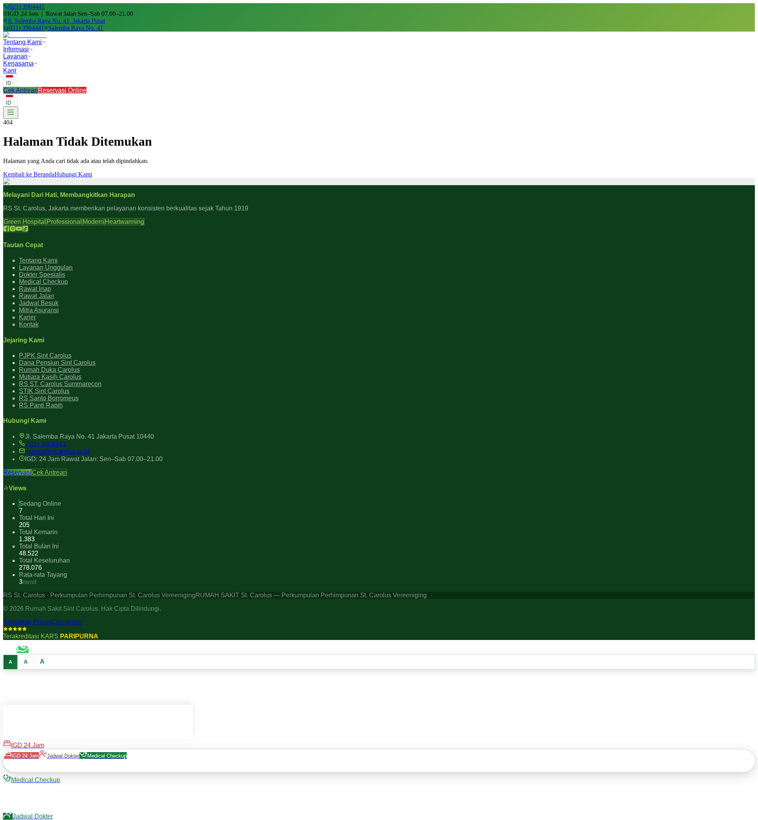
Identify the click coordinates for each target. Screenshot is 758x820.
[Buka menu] (10, 113)
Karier (27, 317)
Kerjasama (18, 63)
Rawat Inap (35, 288)
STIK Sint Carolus (44, 391)
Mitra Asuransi (39, 310)
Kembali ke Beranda (28, 174)
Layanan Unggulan (46, 267)
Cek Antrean (20, 90)
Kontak (29, 324)
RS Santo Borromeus (49, 398)
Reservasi (17, 472)
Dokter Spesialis (42, 274)
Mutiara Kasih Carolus (50, 376)
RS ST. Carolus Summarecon (60, 384)
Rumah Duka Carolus (49, 369)
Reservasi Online (62, 90)
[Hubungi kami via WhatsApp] (22, 649)
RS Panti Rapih (41, 405)
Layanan (15, 56)
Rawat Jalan (36, 296)
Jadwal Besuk (38, 303)
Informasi (16, 49)
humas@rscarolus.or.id (57, 451)
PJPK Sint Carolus (45, 355)
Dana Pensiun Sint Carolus (57, 362)
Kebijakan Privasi (28, 622)
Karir (10, 70)
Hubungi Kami (73, 174)
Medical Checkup (43, 281)
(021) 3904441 (45, 444)
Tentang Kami (22, 42)
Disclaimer (68, 622)
